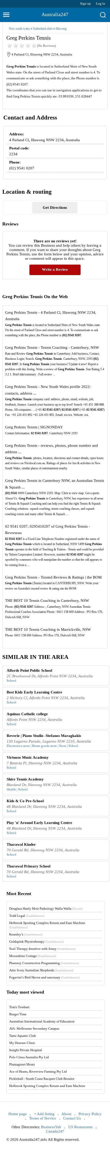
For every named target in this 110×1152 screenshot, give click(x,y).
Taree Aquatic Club (22, 1036)
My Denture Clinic (22, 1043)
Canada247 (55, 1131)
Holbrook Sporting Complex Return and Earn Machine (47, 1086)
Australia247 (54, 14)
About (66, 1114)
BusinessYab (51, 1127)
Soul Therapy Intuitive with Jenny (42, 949)
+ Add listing (44, 1114)
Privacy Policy (90, 1114)
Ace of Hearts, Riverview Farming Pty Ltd (38, 1071)
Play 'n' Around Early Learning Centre (39, 823)
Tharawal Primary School (28, 866)
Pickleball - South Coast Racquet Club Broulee (41, 1079)
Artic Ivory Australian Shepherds (41, 970)
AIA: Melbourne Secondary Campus (34, 1028)
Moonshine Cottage (32, 956)
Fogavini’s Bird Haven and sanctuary (44, 977)
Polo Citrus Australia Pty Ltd (29, 1057)
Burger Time (18, 1014)
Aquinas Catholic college (27, 714)
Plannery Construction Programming (44, 963)
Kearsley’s (25, 934)
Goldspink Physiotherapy (36, 941)
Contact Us (72, 1118)
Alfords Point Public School (29, 670)
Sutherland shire (43, 28)
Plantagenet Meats (22, 1064)
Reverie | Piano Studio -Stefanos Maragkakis (44, 736)
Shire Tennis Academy (25, 779)
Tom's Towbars (19, 1007)
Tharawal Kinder (21, 844)
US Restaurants (80, 1127)
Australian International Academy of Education (41, 1021)
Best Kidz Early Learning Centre (34, 692)
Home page (17, 1114)
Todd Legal (26, 916)
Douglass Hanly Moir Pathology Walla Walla (45, 908)
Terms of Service (42, 1118)
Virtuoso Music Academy (28, 757)
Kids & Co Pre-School (25, 801)
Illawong (61, 28)
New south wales (19, 28)
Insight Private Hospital (25, 1050)
